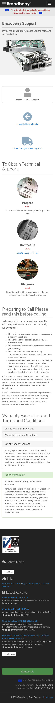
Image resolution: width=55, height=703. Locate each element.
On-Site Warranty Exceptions (19, 428)
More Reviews (9, 654)
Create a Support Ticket (27, 253)
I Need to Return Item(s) (27, 124)
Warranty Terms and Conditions (21, 435)
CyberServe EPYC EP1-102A (15, 597)
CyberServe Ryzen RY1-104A (15, 609)
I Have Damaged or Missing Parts (28, 148)
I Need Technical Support (27, 99)
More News (8, 572)
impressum (7, 583)
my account (27, 583)
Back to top (48, 697)
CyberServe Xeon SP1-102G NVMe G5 (19, 621)
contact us (39, 583)
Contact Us (27, 671)
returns (17, 583)
